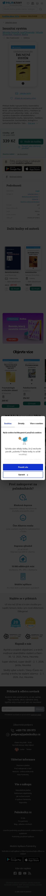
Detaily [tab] (21, 423)
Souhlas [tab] (8, 423)
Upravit (21, 475)
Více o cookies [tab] (36, 423)
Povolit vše (23, 467)
